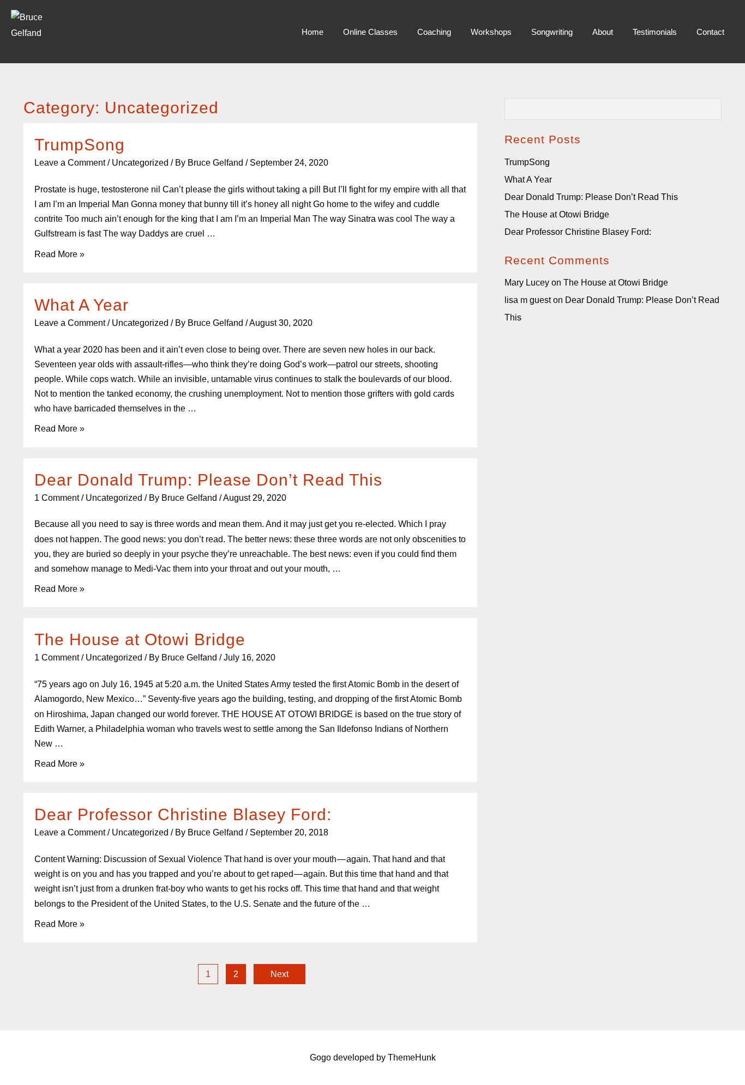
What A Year (81, 305)
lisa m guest (527, 300)
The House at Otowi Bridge (139, 639)
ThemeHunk (412, 1057)
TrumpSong (79, 145)
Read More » (59, 254)
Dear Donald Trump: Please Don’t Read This (208, 480)
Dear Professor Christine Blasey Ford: (183, 814)
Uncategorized (140, 162)
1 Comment (56, 497)
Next (280, 974)
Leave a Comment (69, 162)
